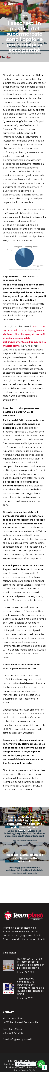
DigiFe (32, 1070)
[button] (44, 4)
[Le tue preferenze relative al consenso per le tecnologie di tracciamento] (44, 1067)
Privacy (30, 1067)
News (24, 15)
